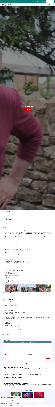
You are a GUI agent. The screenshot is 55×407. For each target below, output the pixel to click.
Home (34, 1)
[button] (20, 397)
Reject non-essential (11, 403)
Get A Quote (27, 109)
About (38, 1)
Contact (43, 1)
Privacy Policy (12, 405)
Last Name (29, 347)
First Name (6, 347)
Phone (6, 354)
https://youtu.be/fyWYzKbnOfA (8, 336)
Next (48, 358)
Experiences (8, 211)
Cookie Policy (9, 405)
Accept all (4, 403)
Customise (17, 403)
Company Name (30, 354)
